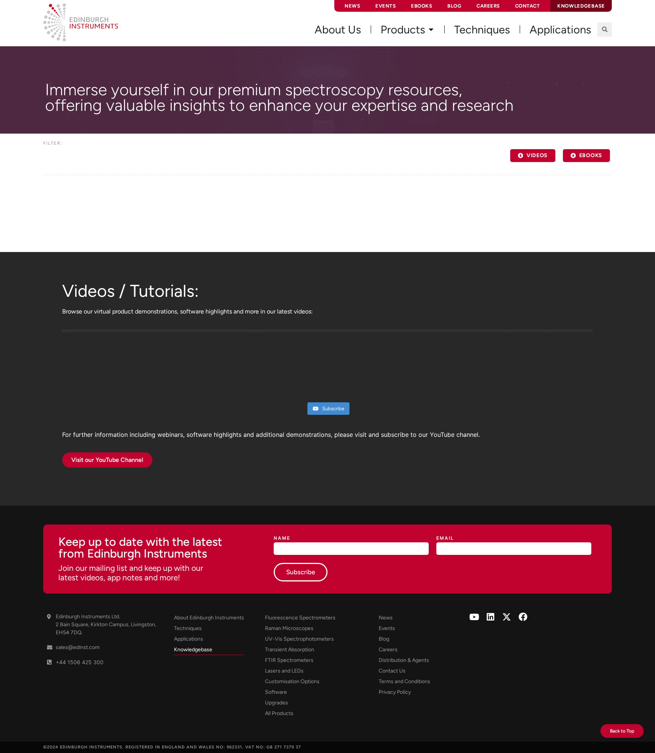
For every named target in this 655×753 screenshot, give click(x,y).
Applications (188, 639)
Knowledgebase (193, 649)
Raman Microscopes (289, 628)
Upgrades (276, 702)
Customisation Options (292, 681)
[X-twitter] (506, 617)
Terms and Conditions (404, 681)
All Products (279, 713)
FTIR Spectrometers (289, 660)
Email (445, 538)
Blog (454, 6)
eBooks (421, 6)
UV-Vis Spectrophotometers (299, 639)
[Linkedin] (490, 617)
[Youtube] (474, 617)
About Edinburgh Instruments (209, 617)
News (352, 6)
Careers (488, 6)
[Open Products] (431, 29)
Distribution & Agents (404, 660)
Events (385, 6)
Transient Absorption (289, 649)
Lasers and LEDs (284, 671)
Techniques (188, 628)
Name (282, 538)
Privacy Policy (395, 692)
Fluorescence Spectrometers (300, 617)
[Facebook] (523, 617)
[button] (604, 29)
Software (276, 692)
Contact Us (392, 671)
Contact (527, 6)
